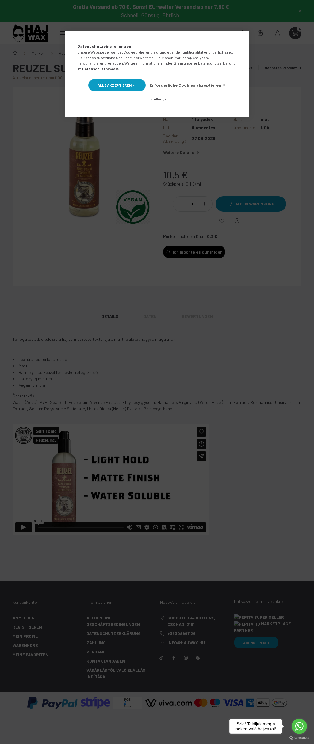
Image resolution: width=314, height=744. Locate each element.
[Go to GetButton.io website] (299, 738)
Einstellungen (157, 99)
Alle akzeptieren (115, 85)
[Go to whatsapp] (299, 726)
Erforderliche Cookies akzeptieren (185, 85)
